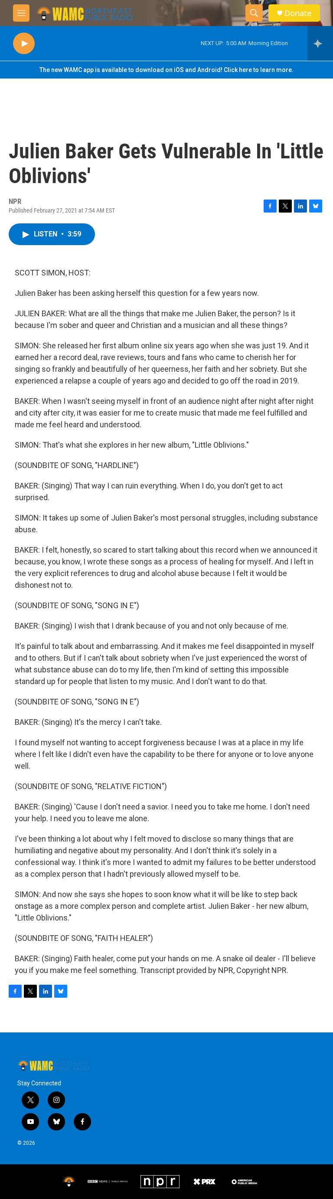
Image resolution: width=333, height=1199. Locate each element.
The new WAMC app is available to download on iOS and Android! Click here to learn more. (166, 69)
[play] (24, 44)
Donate (297, 13)
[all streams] (320, 43)
